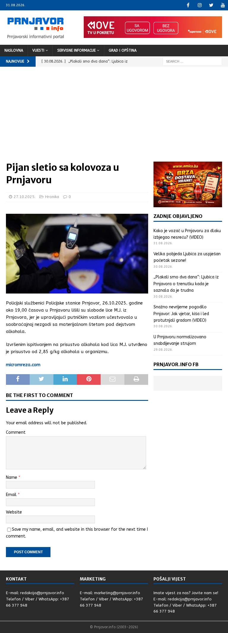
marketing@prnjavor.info (117, 593)
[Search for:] (192, 61)
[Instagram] (199, 5)
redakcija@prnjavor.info (42, 593)
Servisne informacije (76, 50)
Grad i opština (123, 50)
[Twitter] (211, 5)
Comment (16, 432)
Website (14, 512)
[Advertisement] (114, 117)
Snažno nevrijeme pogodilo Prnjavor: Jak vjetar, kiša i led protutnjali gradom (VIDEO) (181, 313)
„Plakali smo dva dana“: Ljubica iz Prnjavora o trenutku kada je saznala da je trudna (186, 284)
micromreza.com (23, 364)
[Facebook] (188, 5)
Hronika (52, 196)
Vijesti (38, 50)
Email (12, 494)
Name (12, 477)
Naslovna (13, 50)
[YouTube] (223, 5)
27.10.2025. (24, 196)
